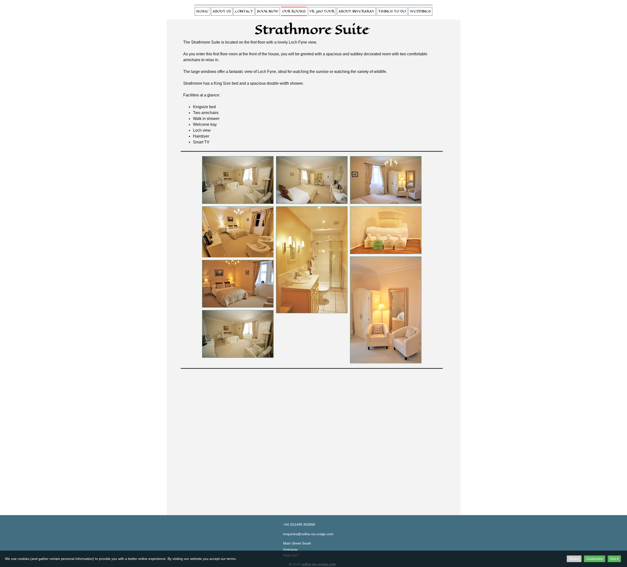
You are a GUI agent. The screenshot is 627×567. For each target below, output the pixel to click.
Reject (574, 559)
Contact (244, 11)
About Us (222, 11)
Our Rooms (294, 11)
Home (202, 11)
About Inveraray (356, 11)
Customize (594, 559)
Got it (614, 559)
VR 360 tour (322, 11)
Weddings (420, 11)
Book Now (267, 11)
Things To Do (392, 11)
